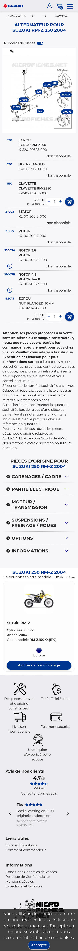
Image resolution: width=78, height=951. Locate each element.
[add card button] (69, 201)
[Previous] (33, 16)
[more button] (60, 201)
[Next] (44, 16)
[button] (39, 599)
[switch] (40, 43)
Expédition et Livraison (24, 886)
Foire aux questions (21, 845)
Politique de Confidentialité (28, 877)
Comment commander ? (26, 850)
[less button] (49, 201)
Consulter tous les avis (39, 793)
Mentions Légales (20, 881)
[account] (50, 6)
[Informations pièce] (9, 266)
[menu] (70, 5)
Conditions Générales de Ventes (31, 872)
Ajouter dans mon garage (39, 665)
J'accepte (39, 945)
